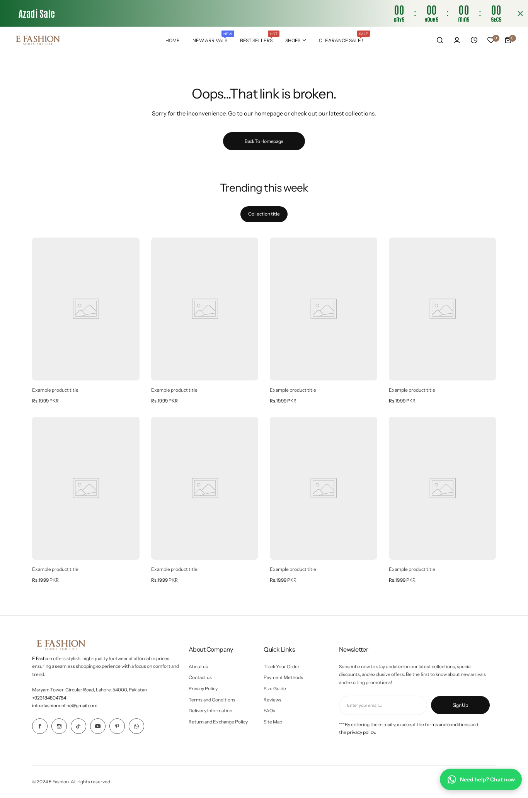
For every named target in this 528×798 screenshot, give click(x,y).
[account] (456, 40)
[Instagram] (59, 726)
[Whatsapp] (136, 726)
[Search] (439, 40)
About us (198, 666)
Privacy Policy (203, 688)
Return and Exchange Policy (218, 722)
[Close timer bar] (520, 13)
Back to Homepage (264, 141)
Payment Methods (283, 677)
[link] (86, 309)
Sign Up (460, 705)
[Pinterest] (117, 726)
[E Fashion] (38, 40)
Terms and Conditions (212, 700)
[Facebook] (40, 726)
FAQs (269, 710)
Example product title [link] (55, 390)
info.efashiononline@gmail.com (64, 705)
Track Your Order (282, 666)
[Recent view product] (473, 40)
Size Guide (275, 688)
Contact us (200, 677)
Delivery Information (210, 710)
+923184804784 (49, 698)
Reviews (272, 700)
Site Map (273, 722)
